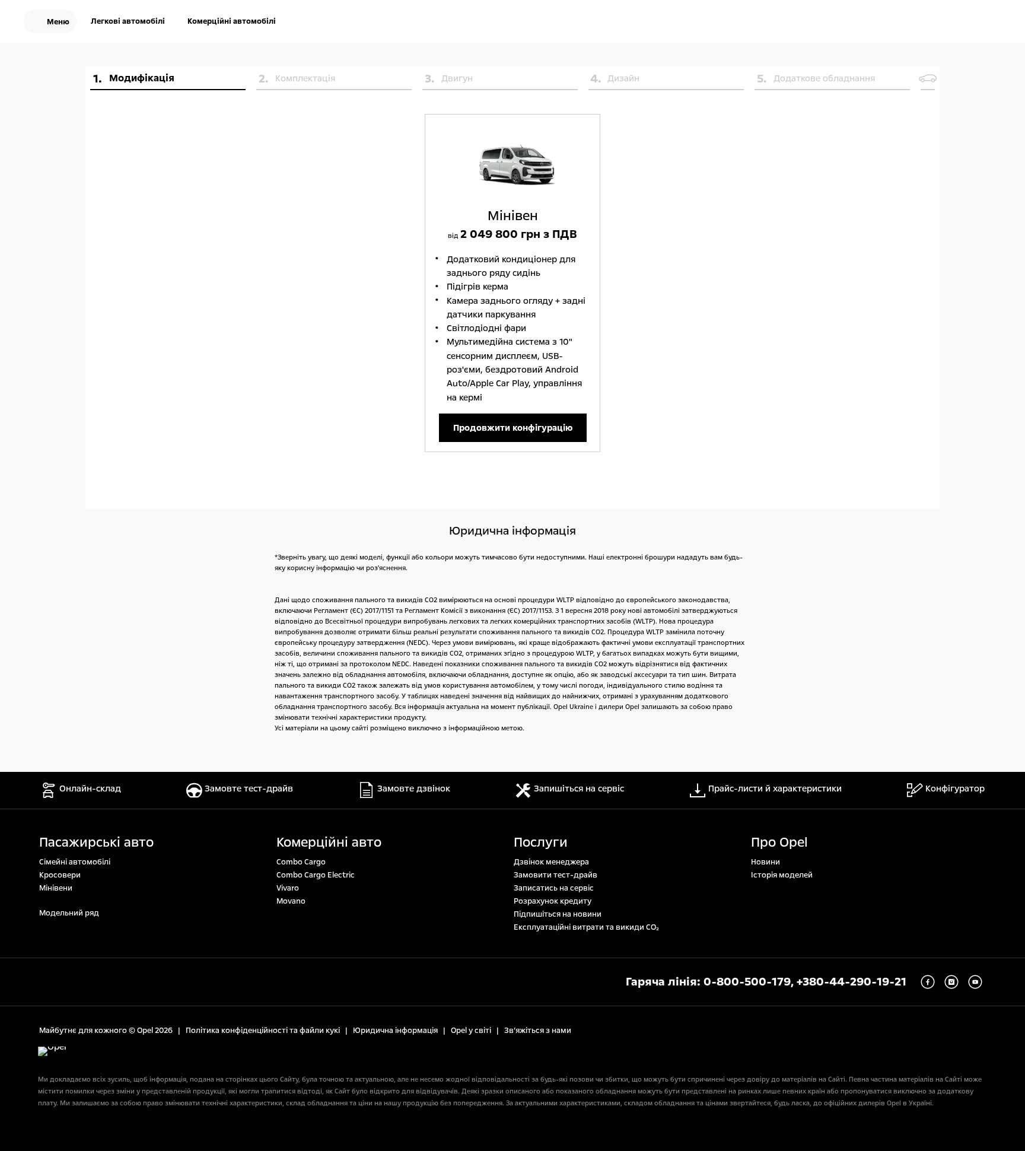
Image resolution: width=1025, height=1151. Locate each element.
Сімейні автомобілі (74, 862)
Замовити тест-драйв (555, 875)
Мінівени (55, 888)
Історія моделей (782, 875)
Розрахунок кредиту (552, 901)
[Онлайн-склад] (915, 22)
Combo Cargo (301, 862)
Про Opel (779, 842)
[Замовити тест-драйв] (953, 22)
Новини (765, 862)
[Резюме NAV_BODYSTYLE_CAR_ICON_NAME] (928, 78)
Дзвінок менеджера (551, 862)
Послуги (541, 842)
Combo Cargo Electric (315, 875)
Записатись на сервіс (554, 888)
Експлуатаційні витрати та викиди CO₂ (586, 927)
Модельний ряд (69, 913)
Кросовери (60, 875)
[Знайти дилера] (991, 22)
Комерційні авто (328, 842)
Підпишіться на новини (557, 914)
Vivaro (287, 888)
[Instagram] (951, 982)
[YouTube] (975, 982)
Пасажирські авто (96, 842)
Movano (290, 901)
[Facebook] (928, 982)
